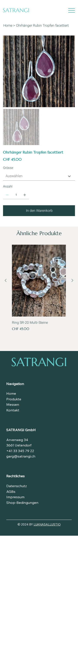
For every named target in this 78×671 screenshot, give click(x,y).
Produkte (13, 399)
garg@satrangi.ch (20, 456)
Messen (12, 404)
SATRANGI (39, 361)
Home (11, 393)
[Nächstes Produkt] (72, 280)
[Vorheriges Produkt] (5, 280)
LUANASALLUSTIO (47, 524)
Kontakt (12, 410)
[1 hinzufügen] (24, 195)
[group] (39, 290)
